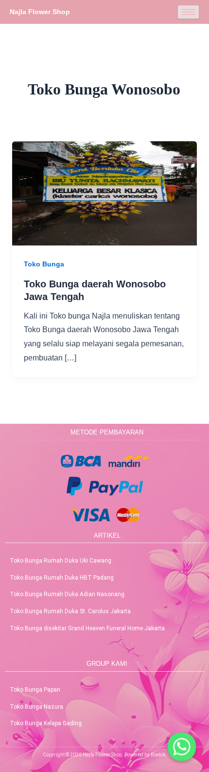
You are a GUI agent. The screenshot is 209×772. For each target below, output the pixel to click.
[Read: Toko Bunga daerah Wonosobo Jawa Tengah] (104, 192)
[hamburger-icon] (188, 12)
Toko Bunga (44, 264)
